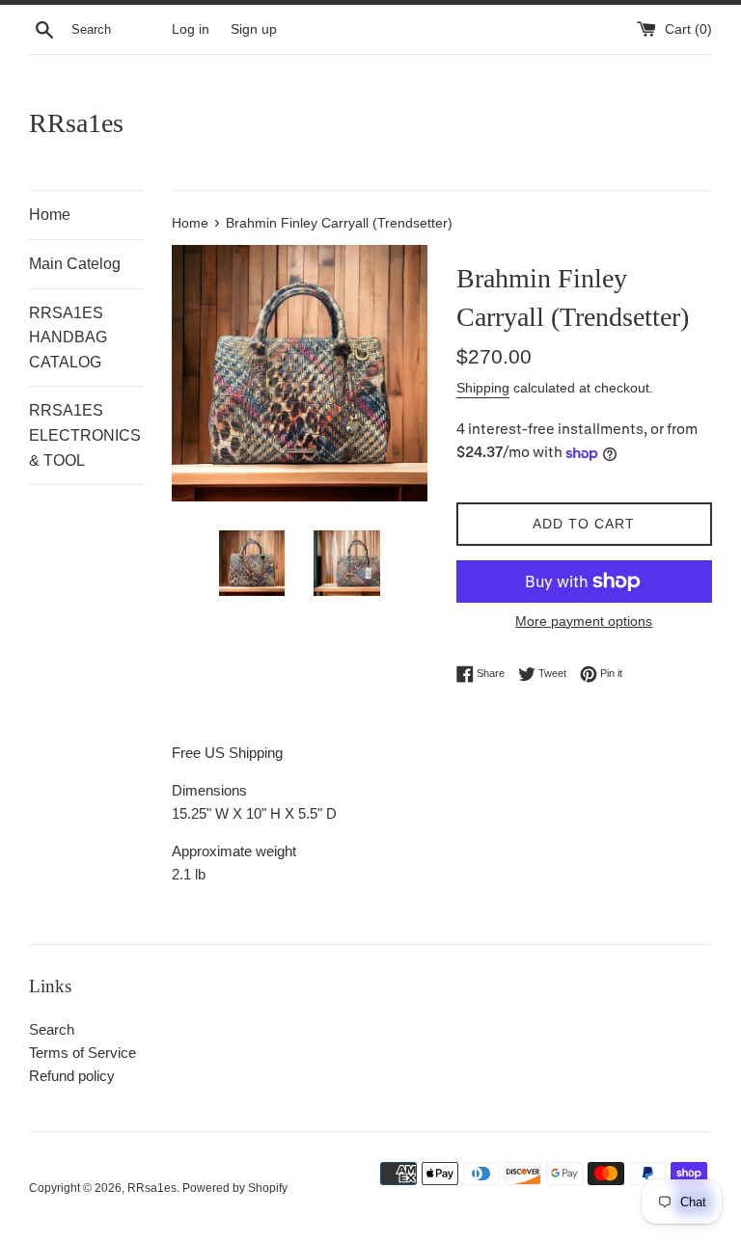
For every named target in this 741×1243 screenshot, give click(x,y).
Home (49, 214)
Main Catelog (75, 264)
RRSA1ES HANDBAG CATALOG (68, 337)
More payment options (583, 621)
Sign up (254, 29)
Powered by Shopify (235, 1188)
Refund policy (72, 1075)
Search (51, 1029)
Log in (190, 29)
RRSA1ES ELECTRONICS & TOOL (85, 435)
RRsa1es (76, 123)
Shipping (482, 387)
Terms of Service (82, 1052)
